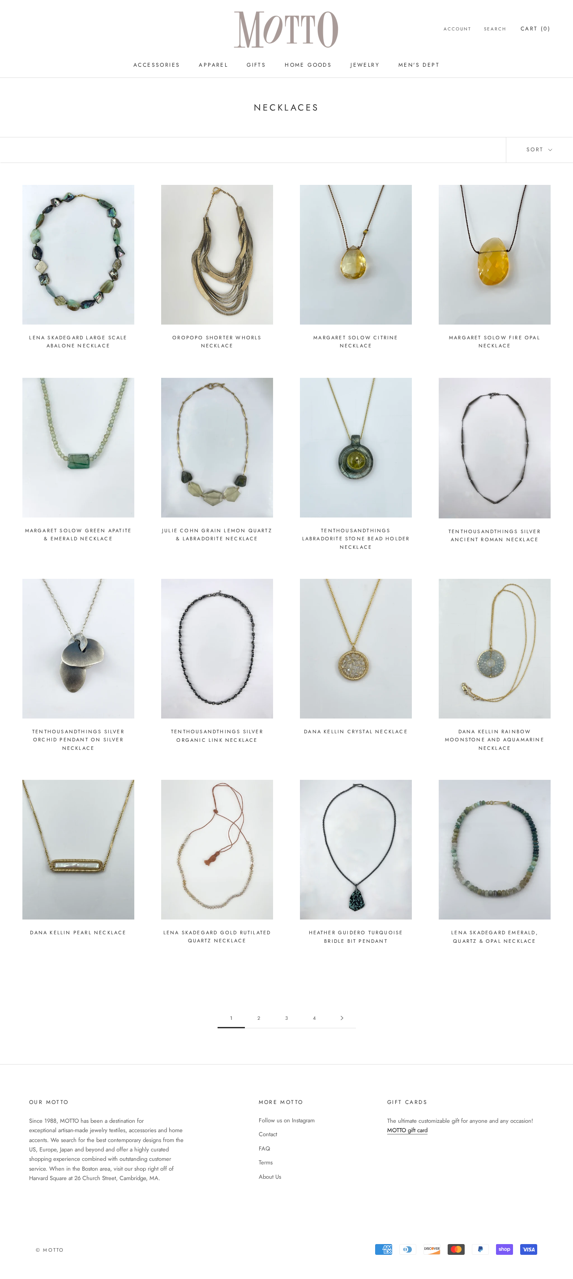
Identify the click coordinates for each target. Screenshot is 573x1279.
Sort (536, 149)
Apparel (213, 65)
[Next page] (342, 1018)
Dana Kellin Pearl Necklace (78, 932)
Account (457, 29)
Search (495, 29)
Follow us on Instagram (287, 1120)
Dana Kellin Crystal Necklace (356, 731)
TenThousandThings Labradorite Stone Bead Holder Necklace (356, 538)
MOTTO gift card (407, 1130)
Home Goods (308, 65)
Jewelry (365, 65)
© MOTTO (50, 1249)
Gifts (256, 65)
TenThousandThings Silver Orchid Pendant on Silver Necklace (78, 739)
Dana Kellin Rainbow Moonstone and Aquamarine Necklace (494, 739)
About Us (270, 1176)
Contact (268, 1134)
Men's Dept (419, 65)
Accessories (156, 65)
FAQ (264, 1148)
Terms (266, 1162)
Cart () (536, 29)
